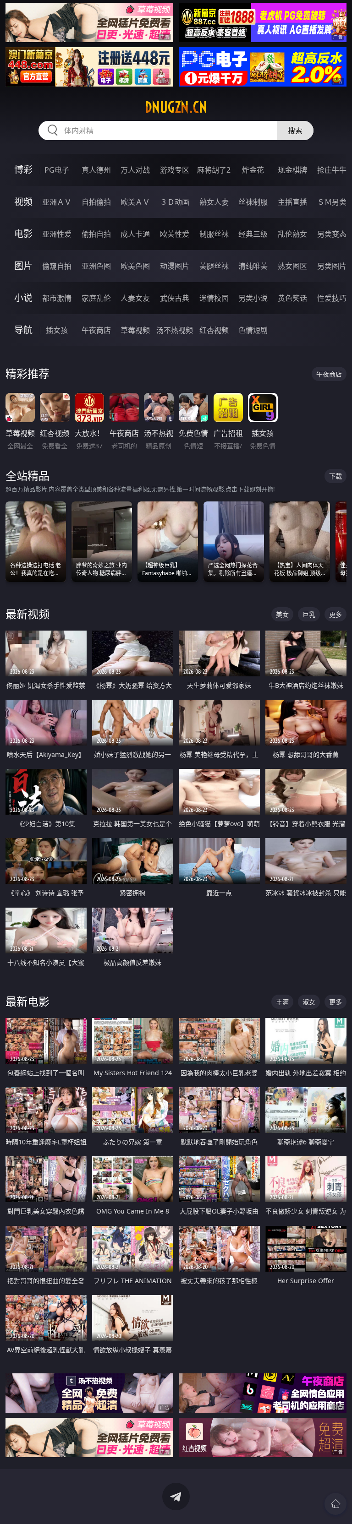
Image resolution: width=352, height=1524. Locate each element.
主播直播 (292, 202)
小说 (23, 298)
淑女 (308, 1001)
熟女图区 (292, 266)
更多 (335, 614)
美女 (282, 614)
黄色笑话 (292, 298)
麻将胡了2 (214, 170)
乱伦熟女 (292, 234)
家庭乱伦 (96, 298)
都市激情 (57, 298)
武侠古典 (174, 298)
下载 (335, 476)
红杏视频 (214, 330)
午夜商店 (96, 330)
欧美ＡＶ (135, 202)
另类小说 (253, 298)
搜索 (295, 130)
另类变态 (331, 234)
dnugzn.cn (176, 107)
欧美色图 (135, 266)
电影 (23, 234)
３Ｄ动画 (174, 202)
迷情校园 (214, 298)
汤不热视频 (174, 330)
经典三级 (253, 234)
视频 (23, 202)
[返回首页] (335, 1504)
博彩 (23, 169)
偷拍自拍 (96, 234)
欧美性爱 (174, 234)
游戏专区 (174, 170)
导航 (23, 330)
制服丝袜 (214, 234)
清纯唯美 (253, 266)
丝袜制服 (253, 202)
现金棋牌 (292, 170)
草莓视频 (135, 330)
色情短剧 (253, 330)
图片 (23, 266)
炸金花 (253, 170)
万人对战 (135, 170)
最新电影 (28, 1001)
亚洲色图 (96, 266)
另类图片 (331, 266)
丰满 (282, 1001)
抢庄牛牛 (331, 170)
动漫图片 (174, 266)
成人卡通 (135, 234)
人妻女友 (135, 298)
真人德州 (96, 170)
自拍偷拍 (96, 202)
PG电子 (56, 170)
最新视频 (28, 613)
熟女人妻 (214, 202)
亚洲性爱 (57, 234)
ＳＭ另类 (331, 202)
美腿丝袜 (214, 266)
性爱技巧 (331, 298)
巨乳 (308, 614)
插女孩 (57, 330)
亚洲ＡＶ (57, 202)
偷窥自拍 (57, 266)
